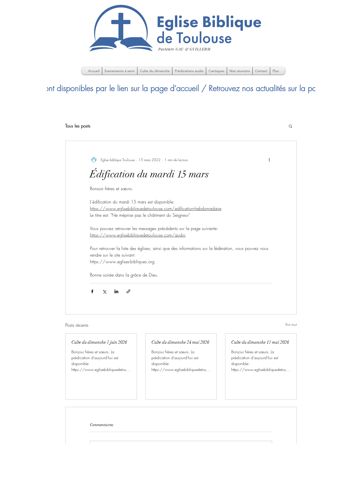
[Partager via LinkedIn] (116, 291)
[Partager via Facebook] (92, 291)
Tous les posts (77, 126)
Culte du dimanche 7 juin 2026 (99, 342)
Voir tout (291, 324)
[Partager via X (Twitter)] (104, 291)
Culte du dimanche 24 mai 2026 (180, 342)
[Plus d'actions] (269, 160)
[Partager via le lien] (128, 291)
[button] (290, 126)
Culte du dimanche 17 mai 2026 (260, 342)
